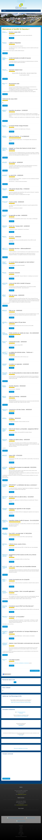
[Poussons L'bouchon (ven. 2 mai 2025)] (5, 275)
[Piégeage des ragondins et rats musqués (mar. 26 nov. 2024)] (5, 510)
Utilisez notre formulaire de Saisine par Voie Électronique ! (21, 702)
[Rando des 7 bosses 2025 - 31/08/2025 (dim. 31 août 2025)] (5, 228)
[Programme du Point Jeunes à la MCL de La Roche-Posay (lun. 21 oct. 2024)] (5, 557)
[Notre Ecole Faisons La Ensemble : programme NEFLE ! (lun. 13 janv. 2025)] (5, 431)
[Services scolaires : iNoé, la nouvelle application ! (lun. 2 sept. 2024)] (5, 593)
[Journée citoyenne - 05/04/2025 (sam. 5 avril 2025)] (5, 388)
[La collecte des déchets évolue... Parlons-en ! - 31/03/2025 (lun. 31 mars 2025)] (5, 354)
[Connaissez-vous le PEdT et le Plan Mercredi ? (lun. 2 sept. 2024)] (5, 608)
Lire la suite (5, 53)
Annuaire (21, 827)
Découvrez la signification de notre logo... (21, 748)
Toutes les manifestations (35, 670)
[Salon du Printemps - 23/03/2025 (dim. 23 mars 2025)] (5, 398)
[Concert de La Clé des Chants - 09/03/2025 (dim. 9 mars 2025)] (5, 411)
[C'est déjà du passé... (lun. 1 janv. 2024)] (5, 662)
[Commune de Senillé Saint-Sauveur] (21, 6)
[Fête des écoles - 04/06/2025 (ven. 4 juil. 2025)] (5, 297)
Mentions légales (21, 832)
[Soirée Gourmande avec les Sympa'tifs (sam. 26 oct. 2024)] (5, 581)
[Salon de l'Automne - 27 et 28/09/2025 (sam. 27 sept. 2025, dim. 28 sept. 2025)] (5, 138)
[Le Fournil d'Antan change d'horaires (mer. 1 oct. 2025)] (5, 128)
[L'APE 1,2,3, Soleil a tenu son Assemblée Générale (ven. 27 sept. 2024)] (5, 568)
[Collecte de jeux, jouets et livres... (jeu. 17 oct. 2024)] (5, 546)
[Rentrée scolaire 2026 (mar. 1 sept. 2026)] (5, 34)
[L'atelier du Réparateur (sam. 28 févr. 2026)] (5, 45)
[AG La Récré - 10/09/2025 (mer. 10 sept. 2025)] (5, 164)
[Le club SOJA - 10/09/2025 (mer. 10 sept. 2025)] (5, 177)
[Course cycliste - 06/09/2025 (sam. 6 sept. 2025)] (5, 204)
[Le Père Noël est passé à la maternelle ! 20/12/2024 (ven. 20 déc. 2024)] (5, 469)
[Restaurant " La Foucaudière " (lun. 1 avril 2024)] (5, 619)
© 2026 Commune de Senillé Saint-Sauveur (21, 836)
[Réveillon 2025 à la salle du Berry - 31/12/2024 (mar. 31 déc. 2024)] (5, 499)
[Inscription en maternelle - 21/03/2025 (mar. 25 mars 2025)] (5, 366)
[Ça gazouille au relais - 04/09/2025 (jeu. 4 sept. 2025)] (5, 217)
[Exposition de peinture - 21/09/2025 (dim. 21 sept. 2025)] (5, 112)
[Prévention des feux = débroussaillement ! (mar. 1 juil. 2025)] (5, 250)
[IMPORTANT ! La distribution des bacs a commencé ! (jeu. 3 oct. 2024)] (5, 487)
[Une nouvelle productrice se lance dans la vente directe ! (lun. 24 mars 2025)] (5, 375)
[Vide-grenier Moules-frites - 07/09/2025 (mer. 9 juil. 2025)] (5, 191)
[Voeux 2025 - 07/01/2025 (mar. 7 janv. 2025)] (5, 457)
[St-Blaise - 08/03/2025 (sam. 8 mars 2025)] (5, 420)
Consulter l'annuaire (6, 778)
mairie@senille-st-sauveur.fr (21, 794)
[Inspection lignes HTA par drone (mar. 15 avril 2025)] (5, 324)
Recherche (21, 828)
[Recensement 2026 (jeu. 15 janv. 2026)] (5, 85)
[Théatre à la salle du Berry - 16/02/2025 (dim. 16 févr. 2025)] (5, 441)
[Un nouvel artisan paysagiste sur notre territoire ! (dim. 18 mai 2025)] (5, 264)
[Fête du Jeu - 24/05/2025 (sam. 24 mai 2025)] (5, 312)
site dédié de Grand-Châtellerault (22, 716)
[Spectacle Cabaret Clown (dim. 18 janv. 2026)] (5, 72)
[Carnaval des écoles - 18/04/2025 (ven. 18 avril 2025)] (5, 344)
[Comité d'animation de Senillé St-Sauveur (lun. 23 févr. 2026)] (5, 60)
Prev (1, 19)
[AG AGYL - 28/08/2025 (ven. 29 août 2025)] (5, 239)
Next (40, 19)
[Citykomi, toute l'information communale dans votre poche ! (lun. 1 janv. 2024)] (5, 645)
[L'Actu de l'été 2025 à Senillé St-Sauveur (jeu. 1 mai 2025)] (5, 285)
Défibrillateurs (21, 725)
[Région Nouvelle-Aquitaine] (21, 821)
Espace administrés (21, 833)
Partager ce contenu (7, 674)
